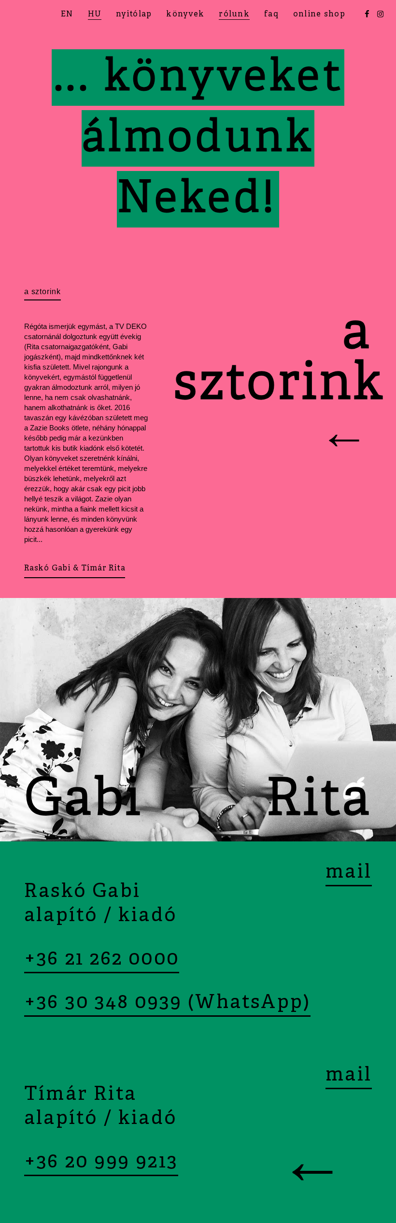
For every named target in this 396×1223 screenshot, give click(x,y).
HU (95, 14)
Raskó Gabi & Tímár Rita (74, 568)
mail (348, 873)
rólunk (234, 14)
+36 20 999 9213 (101, 1163)
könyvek (185, 14)
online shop (319, 14)
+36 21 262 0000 (101, 960)
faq (271, 14)
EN (67, 14)
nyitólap (134, 14)
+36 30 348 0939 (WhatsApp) (167, 1003)
